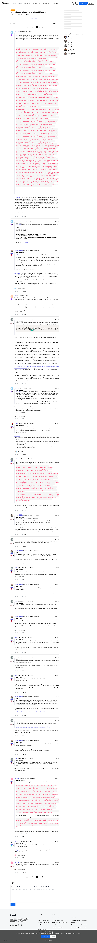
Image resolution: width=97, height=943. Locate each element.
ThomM (70, 44)
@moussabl (18, 224)
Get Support (27, 3)
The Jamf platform (56, 918)
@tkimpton (17, 850)
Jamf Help (40, 918)
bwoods (16, 250)
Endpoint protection (75, 922)
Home (10, 7)
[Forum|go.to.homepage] (5, 3)
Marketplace (41, 927)
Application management (57, 924)
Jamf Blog (40, 924)
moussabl (16, 31)
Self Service (74, 918)
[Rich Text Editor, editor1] (35, 895)
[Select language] (76, 3)
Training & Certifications (43, 920)
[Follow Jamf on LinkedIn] (13, 925)
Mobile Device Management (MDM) (60, 922)
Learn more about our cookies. (74, 933)
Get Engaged (56, 3)
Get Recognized (46, 3)
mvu (69, 36)
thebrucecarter (71, 53)
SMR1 (15, 319)
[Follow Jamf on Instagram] (18, 925)
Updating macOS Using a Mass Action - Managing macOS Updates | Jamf (31, 711)
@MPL (17, 35)
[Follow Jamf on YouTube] (16, 925)
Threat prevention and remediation (79, 924)
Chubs (69, 40)
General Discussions (17, 3)
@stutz (26, 242)
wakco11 (16, 423)
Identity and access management (79, 920)
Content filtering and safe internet (79, 927)
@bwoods (18, 197)
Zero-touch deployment (57, 920)
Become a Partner (42, 929)
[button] (83, 3)
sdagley (16, 841)
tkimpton (16, 778)
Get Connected (36, 3)
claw (15, 295)
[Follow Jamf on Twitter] (10, 925)
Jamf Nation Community (43, 922)
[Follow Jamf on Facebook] (21, 925)
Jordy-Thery (71, 49)
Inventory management (57, 927)
